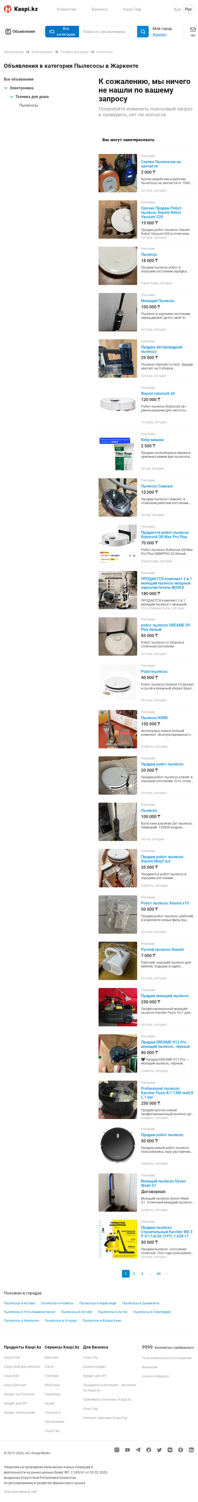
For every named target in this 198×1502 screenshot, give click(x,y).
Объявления (24, 31)
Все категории (66, 31)
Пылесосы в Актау (112, 1312)
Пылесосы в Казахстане (102, 1320)
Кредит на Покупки (19, 1394)
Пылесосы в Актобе (76, 1312)
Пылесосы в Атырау (61, 1320)
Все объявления (19, 79)
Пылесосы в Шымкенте (140, 1303)
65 (159, 1274)
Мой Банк (52, 1385)
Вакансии (149, 1367)
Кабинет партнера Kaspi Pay (105, 1418)
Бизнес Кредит (94, 1367)
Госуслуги (52, 1412)
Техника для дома (32, 96)
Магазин (51, 1357)
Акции (50, 1403)
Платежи (52, 1376)
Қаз (177, 9)
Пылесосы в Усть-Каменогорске (29, 1312)
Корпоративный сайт (21, 1492)
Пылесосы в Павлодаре (152, 1312)
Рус (188, 9)
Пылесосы (28, 105)
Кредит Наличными (19, 1412)
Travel (49, 1367)
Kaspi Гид (52, 1431)
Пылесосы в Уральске (21, 1320)
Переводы (53, 1394)
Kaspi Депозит (15, 1385)
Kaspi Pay (90, 1357)
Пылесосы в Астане (19, 1303)
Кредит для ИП (15, 1403)
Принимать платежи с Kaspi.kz (107, 1399)
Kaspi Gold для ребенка (22, 1367)
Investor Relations (155, 1376)
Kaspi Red (11, 1376)
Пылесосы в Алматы (57, 1303)
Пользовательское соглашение (166, 1358)
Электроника (22, 88)
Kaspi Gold (12, 1357)
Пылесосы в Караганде (97, 1303)
